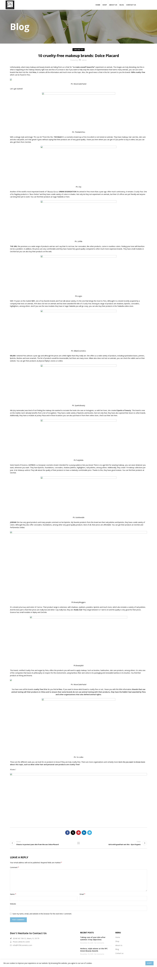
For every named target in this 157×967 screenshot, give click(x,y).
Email (82, 894)
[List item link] (43, 942)
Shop (117, 941)
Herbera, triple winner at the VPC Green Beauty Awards (94, 949)
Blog (117, 949)
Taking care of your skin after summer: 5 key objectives (92, 938)
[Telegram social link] (89, 832)
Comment (14, 867)
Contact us (119, 953)
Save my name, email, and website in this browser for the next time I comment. (42, 914)
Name (13, 894)
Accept (149, 963)
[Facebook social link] (67, 832)
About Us (118, 945)
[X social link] (73, 832)
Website (13, 904)
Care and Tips (78, 50)
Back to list (78, 843)
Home (117, 937)
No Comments (99, 943)
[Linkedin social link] (84, 832)
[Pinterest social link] (78, 832)
